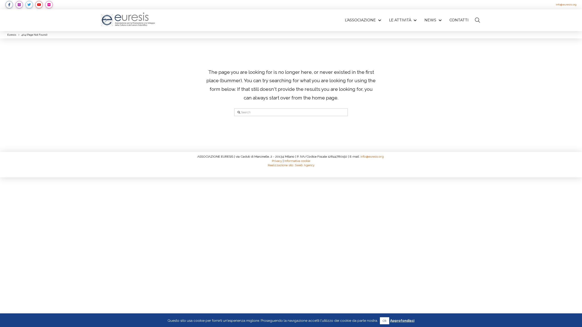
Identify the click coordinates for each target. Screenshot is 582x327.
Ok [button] (384, 320)
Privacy (277, 161)
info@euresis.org (566, 4)
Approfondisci (402, 321)
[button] (477, 20)
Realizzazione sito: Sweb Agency (291, 165)
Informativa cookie (297, 161)
